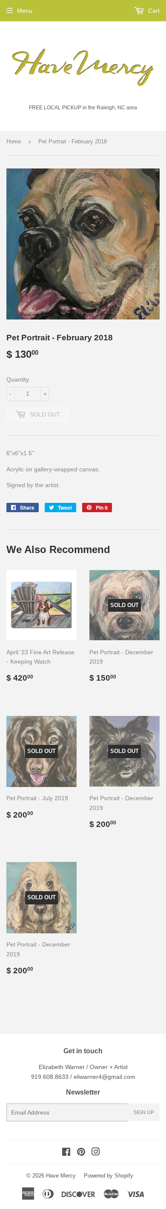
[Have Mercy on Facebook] (66, 1152)
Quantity (17, 379)
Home (13, 141)
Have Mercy (61, 1175)
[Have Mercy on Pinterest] (81, 1152)
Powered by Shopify (108, 1175)
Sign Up (143, 1112)
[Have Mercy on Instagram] (96, 1152)
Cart (153, 10)
